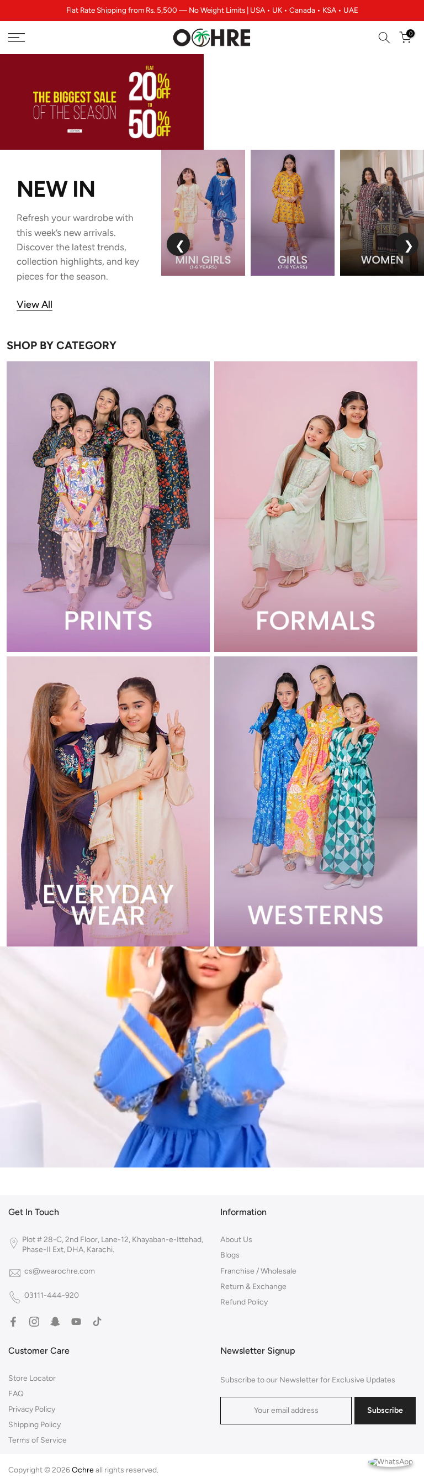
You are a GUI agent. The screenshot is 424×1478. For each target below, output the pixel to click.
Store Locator (32, 1378)
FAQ (16, 1393)
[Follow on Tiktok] (97, 1321)
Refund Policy (244, 1302)
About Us (236, 1239)
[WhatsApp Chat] (390, 1461)
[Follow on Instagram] (34, 1321)
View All (34, 304)
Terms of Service (37, 1440)
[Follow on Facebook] (13, 1321)
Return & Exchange (253, 1286)
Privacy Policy (31, 1409)
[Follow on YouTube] (76, 1321)
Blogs (230, 1255)
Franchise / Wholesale (258, 1271)
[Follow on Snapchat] (55, 1321)
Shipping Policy (34, 1424)
